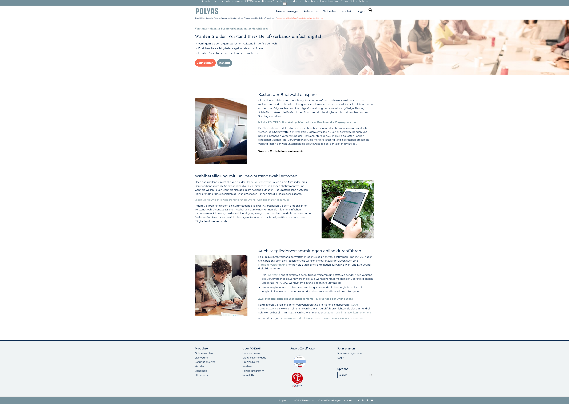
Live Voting (201, 357)
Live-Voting (274, 275)
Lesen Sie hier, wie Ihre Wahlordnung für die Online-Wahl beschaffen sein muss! (242, 199)
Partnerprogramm (253, 370)
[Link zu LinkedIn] (363, 400)
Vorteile (199, 366)
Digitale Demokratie (254, 357)
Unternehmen (251, 353)
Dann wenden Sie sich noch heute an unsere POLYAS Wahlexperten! (322, 318)
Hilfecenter (201, 375)
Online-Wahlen (204, 353)
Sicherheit (201, 370)
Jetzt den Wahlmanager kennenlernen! (347, 312)
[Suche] (370, 11)
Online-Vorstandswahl (259, 182)
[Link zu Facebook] (367, 400)
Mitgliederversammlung (273, 264)
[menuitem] (287, 11)
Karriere (247, 366)
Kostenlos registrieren (350, 353)
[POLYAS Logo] (207, 11)
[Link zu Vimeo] (358, 400)
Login (340, 357)
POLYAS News (250, 362)
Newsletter (249, 375)
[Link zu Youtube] (372, 400)
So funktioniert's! (205, 362)
